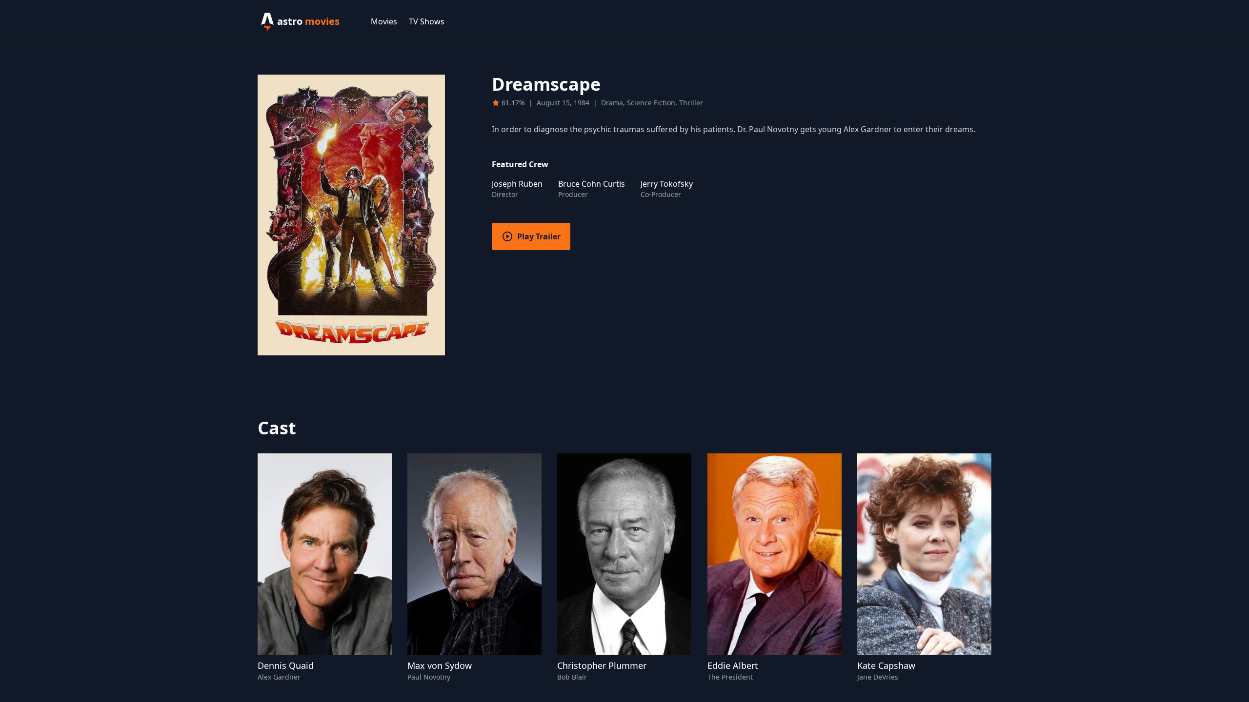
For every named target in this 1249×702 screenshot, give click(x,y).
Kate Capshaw (886, 665)
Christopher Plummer (601, 665)
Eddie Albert (732, 665)
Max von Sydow (439, 665)
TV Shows (426, 21)
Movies (384, 21)
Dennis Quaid (286, 665)
